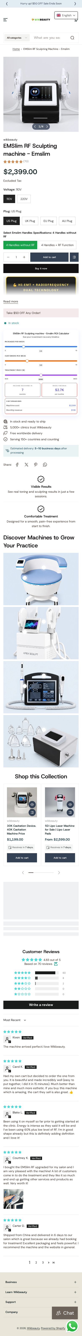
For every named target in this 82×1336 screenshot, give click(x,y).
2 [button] (36, 1262)
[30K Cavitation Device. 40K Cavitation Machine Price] (22, 802)
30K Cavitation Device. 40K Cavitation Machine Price (21, 829)
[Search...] (72, 37)
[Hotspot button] (24, 578)
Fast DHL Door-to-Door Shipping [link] (42, 3)
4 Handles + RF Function (57, 245)
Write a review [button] (41, 1005)
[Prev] (6, 3)
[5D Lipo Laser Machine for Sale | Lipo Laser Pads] (60, 802)
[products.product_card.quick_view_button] (32, 804)
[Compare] (74, 257)
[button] (76, 19)
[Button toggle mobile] (5, 19)
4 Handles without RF (20, 245)
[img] (12, 1032)
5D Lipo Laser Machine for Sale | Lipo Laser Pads (59, 829)
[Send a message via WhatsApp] (72, 1326)
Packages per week (15, 342)
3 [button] (43, 1262)
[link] (17, 464)
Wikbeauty (33, 1328)
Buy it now (41, 268)
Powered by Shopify (53, 1328)
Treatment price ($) (15, 370)
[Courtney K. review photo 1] (13, 1199)
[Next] (75, 3)
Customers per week (15, 356)
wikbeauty (10, 139)
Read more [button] (10, 301)
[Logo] (41, 19)
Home (16, 49)
